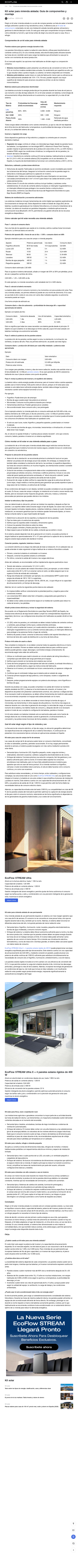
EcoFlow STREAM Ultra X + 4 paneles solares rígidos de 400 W (28, 948)
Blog (10, 6)
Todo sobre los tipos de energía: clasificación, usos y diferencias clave (28, 1388)
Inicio (6, 6)
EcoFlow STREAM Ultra (46, 776)
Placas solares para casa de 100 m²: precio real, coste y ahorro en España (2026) (31, 1406)
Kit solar (7, 1386)
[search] (62, 2)
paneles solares (33, 372)
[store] (67, 2)
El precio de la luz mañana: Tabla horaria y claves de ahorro (24, 1397)
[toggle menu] (71, 2)
